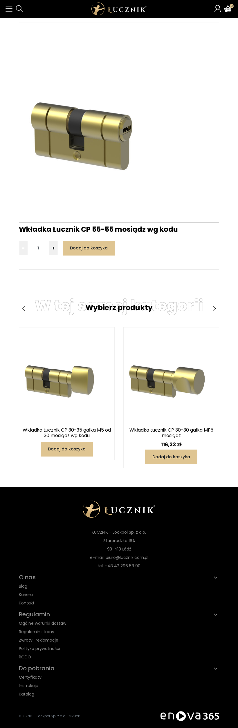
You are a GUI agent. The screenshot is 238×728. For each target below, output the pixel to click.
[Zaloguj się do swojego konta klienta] (217, 8)
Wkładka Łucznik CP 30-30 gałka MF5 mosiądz (171, 433)
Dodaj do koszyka (89, 248)
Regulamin (34, 614)
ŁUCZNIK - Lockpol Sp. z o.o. (42, 715)
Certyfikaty (30, 677)
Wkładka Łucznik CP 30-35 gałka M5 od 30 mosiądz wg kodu (67, 433)
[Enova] (190, 715)
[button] (19, 8)
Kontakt (27, 603)
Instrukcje (28, 686)
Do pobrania (37, 668)
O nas (27, 577)
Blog (23, 586)
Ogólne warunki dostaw (42, 623)
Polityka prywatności (39, 648)
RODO (25, 657)
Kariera (26, 594)
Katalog (26, 694)
